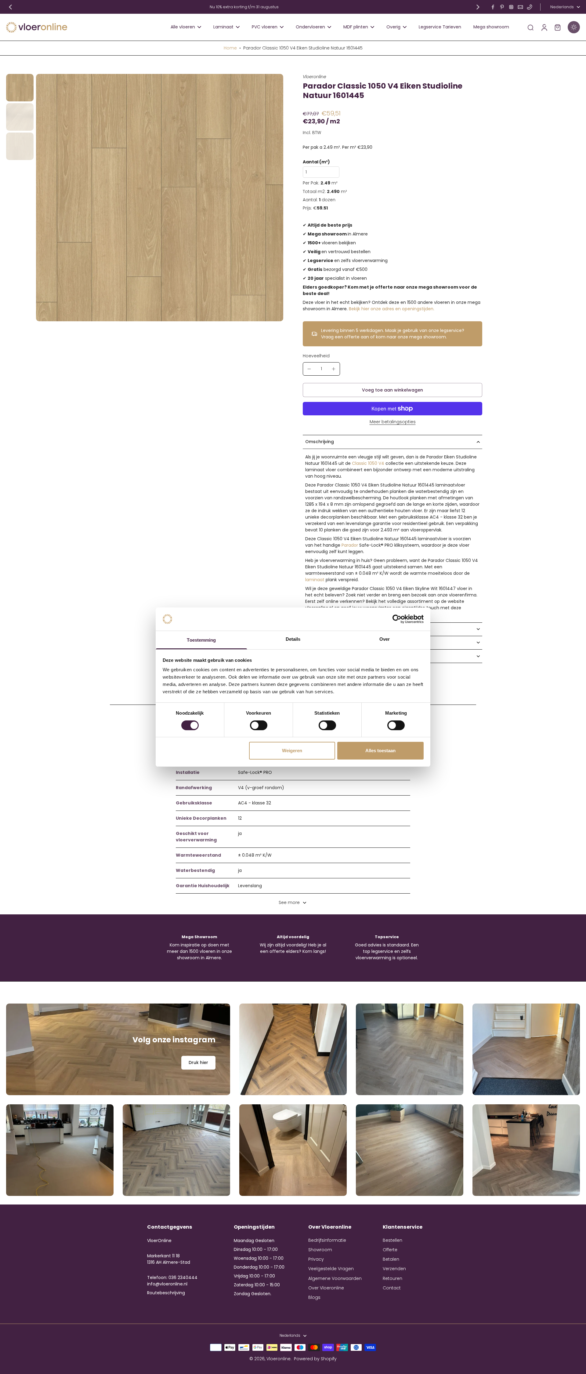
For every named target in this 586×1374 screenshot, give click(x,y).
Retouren (392, 1278)
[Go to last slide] (10, 7)
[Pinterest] (502, 7)
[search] (530, 27)
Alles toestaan (380, 750)
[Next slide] (477, 7)
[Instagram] (511, 7)
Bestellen (392, 1240)
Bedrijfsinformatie (327, 1240)
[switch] (258, 725)
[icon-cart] (557, 27)
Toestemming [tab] (201, 640)
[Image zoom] (159, 197)
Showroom (320, 1250)
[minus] (309, 369)
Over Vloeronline (326, 1288)
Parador (350, 545)
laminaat (314, 580)
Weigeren (292, 750)
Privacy (316, 1259)
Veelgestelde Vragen (331, 1269)
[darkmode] (574, 27)
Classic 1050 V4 (368, 463)
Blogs (314, 1297)
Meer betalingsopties (393, 422)
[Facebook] (492, 7)
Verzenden (394, 1269)
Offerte (390, 1250)
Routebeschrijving (166, 1293)
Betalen (391, 1259)
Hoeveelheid (316, 356)
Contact (392, 1288)
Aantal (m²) (316, 162)
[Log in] (544, 27)
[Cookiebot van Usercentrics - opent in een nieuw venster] (397, 619)
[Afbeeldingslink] (118, 1049)
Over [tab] (384, 639)
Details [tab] (293, 639)
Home (230, 48)
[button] (392, 390)
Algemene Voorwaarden (335, 1278)
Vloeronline (278, 1359)
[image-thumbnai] (20, 87)
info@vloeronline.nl (167, 1284)
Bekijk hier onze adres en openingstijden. (391, 309)
